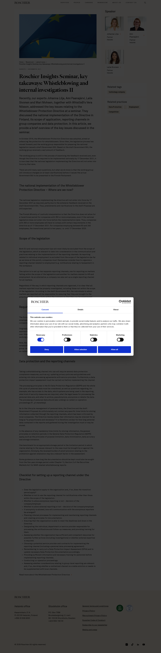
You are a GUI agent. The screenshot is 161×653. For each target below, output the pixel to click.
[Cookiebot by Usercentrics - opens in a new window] (120, 302)
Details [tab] (80, 310)
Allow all (114, 349)
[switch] (67, 340)
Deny (47, 349)
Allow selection (80, 349)
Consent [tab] (45, 310)
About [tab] (115, 310)
